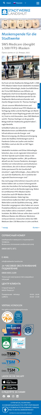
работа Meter (14, 410)
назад (5, 227)
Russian (19, 3)
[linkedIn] (17, 397)
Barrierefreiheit (27, 410)
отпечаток (15, 403)
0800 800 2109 (9, 272)
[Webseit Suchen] (4, 3)
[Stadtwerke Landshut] (16, 12)
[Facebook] (4, 397)
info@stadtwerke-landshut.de (12, 261)
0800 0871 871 (9, 248)
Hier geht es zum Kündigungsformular (15, 310)
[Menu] (38, 3)
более (35, 227)
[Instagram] (13, 397)
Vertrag (9, 31)
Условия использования (20, 407)
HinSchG (35, 407)
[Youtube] (8, 397)
